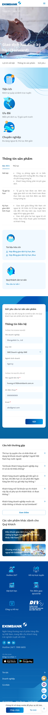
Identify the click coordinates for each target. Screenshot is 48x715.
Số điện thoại (11, 390)
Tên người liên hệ (12, 378)
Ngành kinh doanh (12, 358)
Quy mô (8, 347)
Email (8, 402)
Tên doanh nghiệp (12, 335)
